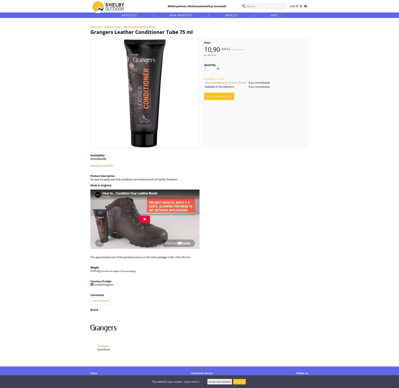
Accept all (239, 381)
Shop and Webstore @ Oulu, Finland (226, 82)
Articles (231, 15)
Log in (294, 6)
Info (274, 15)
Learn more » (192, 381)
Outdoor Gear (113, 27)
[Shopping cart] (300, 6)
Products (129, 15)
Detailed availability (101, 165)
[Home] (110, 9)
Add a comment (101, 300)
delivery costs (238, 49)
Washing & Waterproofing (139, 27)
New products (181, 15)
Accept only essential (220, 381)
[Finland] (306, 6)
